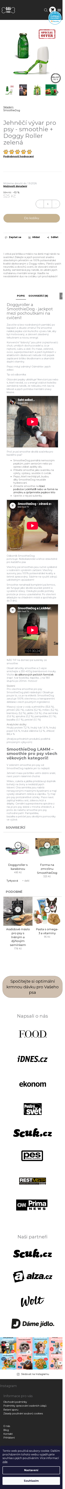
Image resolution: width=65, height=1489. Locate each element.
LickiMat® (30, 489)
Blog (6, 1430)
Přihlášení (9, 1437)
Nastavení (31, 1470)
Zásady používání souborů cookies (23, 1413)
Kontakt (8, 1433)
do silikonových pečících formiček (34, 674)
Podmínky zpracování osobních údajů (24, 1405)
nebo (40, 489)
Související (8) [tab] (38, 295)
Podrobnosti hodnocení (18, 156)
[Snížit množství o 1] (40, 204)
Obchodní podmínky (15, 1401)
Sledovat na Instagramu (35, 1374)
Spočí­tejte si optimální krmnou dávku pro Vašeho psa (32, 987)
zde (5, 1461)
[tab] (32, 686)
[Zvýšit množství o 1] (56, 204)
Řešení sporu (10, 1409)
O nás (6, 1426)
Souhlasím (31, 1480)
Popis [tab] (21, 295)
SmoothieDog (11, 110)
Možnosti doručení (15, 186)
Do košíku (31, 218)
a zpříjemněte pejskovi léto (39, 492)
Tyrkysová (12, 880)
